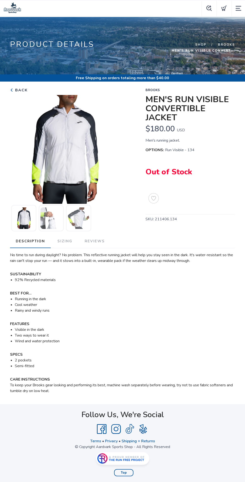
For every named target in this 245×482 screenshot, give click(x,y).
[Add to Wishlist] (153, 198)
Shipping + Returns (138, 441)
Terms (95, 441)
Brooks (226, 45)
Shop (200, 45)
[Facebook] (102, 429)
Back (21, 90)
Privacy (111, 441)
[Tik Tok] (129, 429)
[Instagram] (116, 429)
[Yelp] (143, 429)
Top (124, 473)
